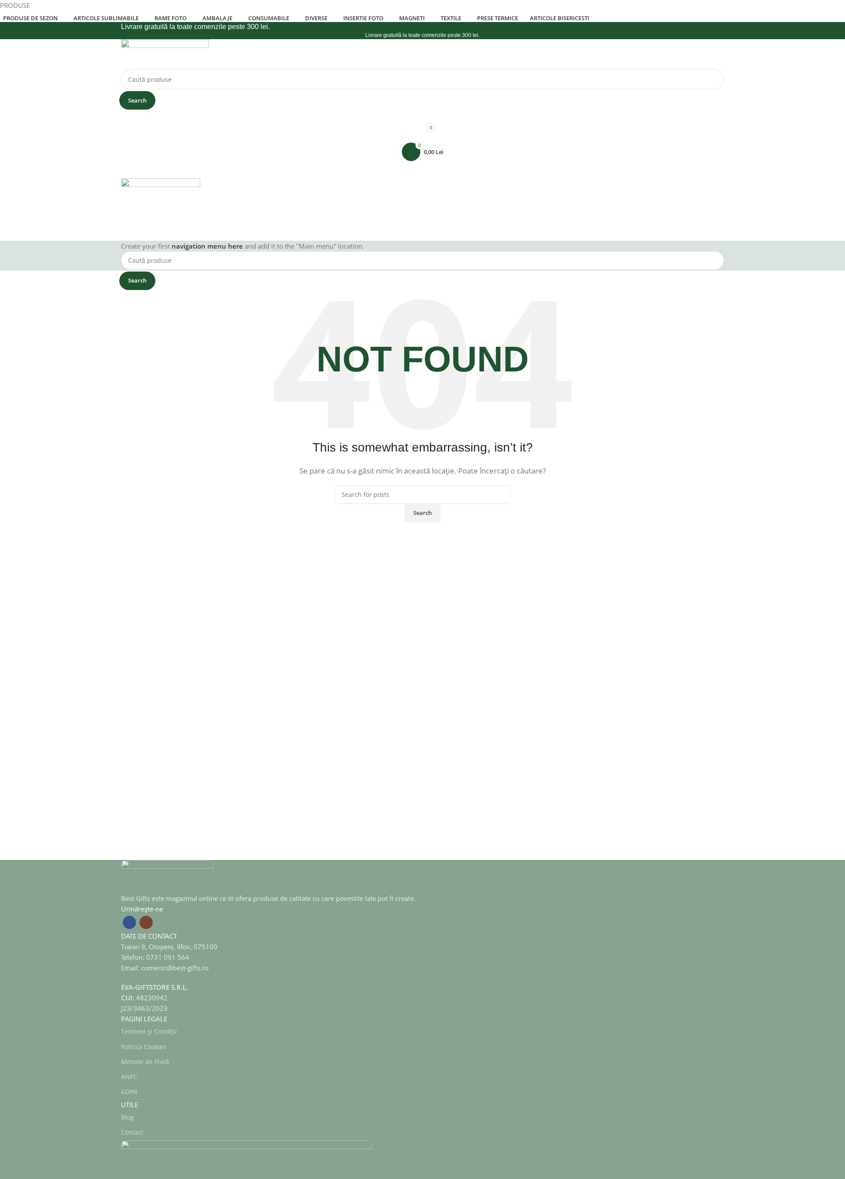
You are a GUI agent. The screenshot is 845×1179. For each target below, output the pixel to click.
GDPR (129, 1091)
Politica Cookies (143, 1047)
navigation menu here (207, 246)
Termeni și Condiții (149, 1031)
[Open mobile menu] (422, 169)
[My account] (422, 116)
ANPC (129, 1076)
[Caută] (422, 232)
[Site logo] (165, 53)
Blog (127, 1117)
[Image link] (167, 875)
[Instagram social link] (146, 922)
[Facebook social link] (129, 922)
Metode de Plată (145, 1062)
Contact (132, 1132)
